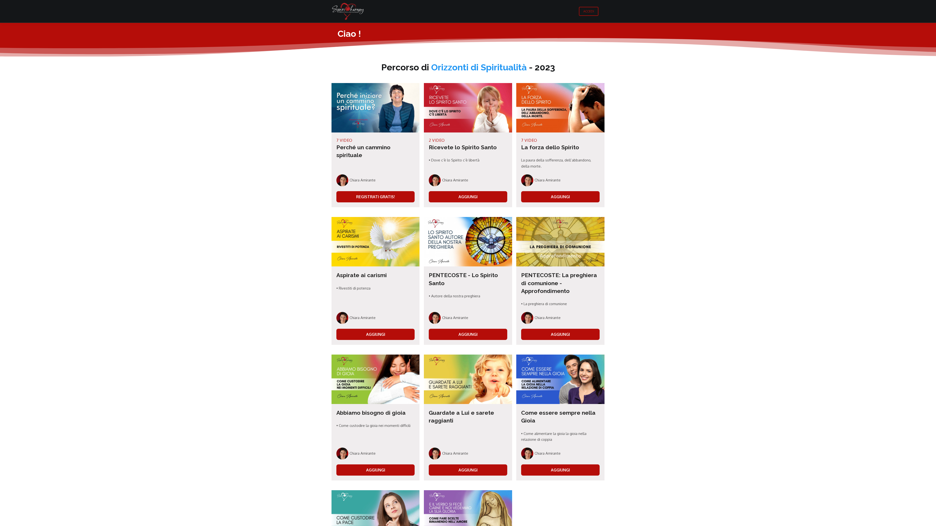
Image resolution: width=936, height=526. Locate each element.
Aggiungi (468, 196)
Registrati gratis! (375, 196)
